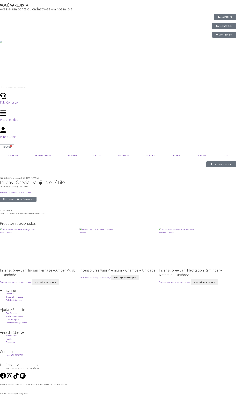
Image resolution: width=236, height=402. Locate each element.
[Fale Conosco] (3, 96)
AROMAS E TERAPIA (43, 155)
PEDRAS (176, 155)
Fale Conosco (9, 102)
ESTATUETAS (151, 155)
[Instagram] (10, 376)
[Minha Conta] (3, 130)
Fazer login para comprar (45, 282)
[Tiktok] (16, 376)
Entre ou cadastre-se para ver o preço (15, 192)
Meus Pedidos (9, 120)
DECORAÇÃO (123, 155)
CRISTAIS (97, 155)
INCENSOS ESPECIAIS (30, 178)
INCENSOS (201, 155)
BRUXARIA (72, 155)
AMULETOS (13, 155)
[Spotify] (23, 376)
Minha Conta (8, 137)
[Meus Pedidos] (3, 113)
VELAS (225, 155)
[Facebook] (3, 376)
